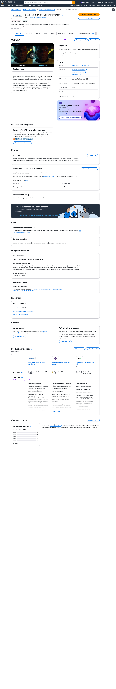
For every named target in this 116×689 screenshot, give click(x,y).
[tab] (16, 307)
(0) (20, 28)
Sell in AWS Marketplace (89, 5)
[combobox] (48, 2)
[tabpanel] (55, 313)
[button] (62, 15)
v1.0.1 (74, 87)
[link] (68, 10)
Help (114, 5)
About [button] (2, 5)
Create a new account (109, 2)
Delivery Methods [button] (20, 5)
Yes (73, 96)
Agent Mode (85, 2)
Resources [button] (39, 5)
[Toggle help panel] (113, 9)
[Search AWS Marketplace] (73, 2)
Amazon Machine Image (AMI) (80, 78)
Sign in (99, 2)
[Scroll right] (98, 33)
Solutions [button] (31, 5)
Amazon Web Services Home (104, 5)
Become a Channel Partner (75, 5)
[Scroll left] (13, 33)
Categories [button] (10, 5)
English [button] (92, 2)
